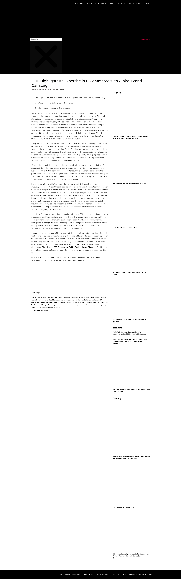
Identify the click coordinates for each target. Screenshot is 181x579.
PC (124, 3)
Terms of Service (101, 574)
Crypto (96, 3)
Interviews (136, 3)
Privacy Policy (87, 574)
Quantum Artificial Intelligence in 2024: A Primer (129, 183)
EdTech (89, 3)
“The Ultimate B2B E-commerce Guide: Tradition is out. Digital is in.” (70, 247)
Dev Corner (146, 3)
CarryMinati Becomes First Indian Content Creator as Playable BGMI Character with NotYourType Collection (131, 341)
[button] (46, 22)
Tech (76, 3)
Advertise (76, 574)
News (129, 3)
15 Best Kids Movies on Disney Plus (125, 228)
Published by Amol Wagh (40, 310)
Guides (119, 3)
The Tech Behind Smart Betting (124, 507)
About (67, 574)
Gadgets (112, 3)
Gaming (82, 3)
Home (61, 574)
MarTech (104, 3)
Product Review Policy (118, 574)
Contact (132, 574)
